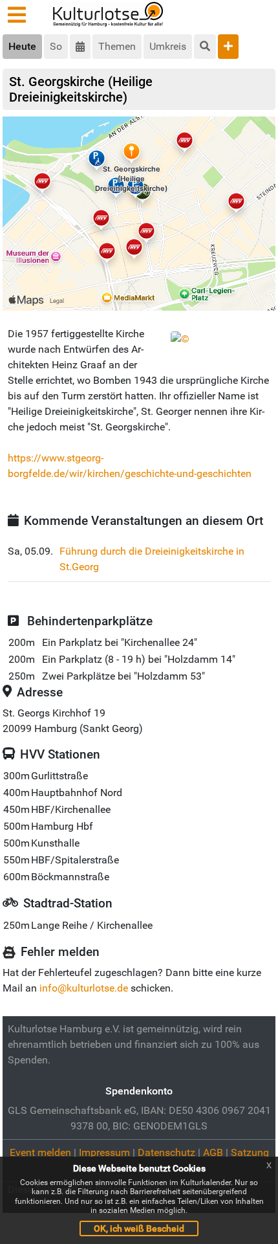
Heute (22, 46)
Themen (117, 46)
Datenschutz (166, 1152)
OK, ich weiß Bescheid (139, 1228)
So (56, 46)
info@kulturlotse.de (83, 988)
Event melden (40, 1152)
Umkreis (167, 46)
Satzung (250, 1152)
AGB (213, 1152)
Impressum (104, 1152)
